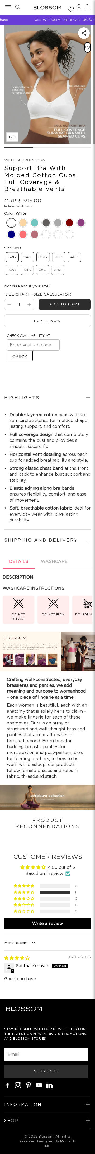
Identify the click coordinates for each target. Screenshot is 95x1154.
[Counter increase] (29, 304)
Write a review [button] (47, 923)
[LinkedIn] (49, 1085)
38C (57, 269)
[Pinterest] (28, 1085)
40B (74, 257)
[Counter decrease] (9, 304)
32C (12, 269)
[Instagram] (18, 1085)
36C (42, 269)
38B (59, 257)
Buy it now (47, 321)
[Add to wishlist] (87, 47)
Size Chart (17, 294)
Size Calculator (52, 294)
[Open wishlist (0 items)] (69, 8)
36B (43, 257)
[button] (7, 7)
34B (27, 257)
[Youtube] (39, 1085)
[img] (17, 957)
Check (19, 356)
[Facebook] (7, 1085)
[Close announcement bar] (90, 18)
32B (12, 257)
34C (27, 269)
